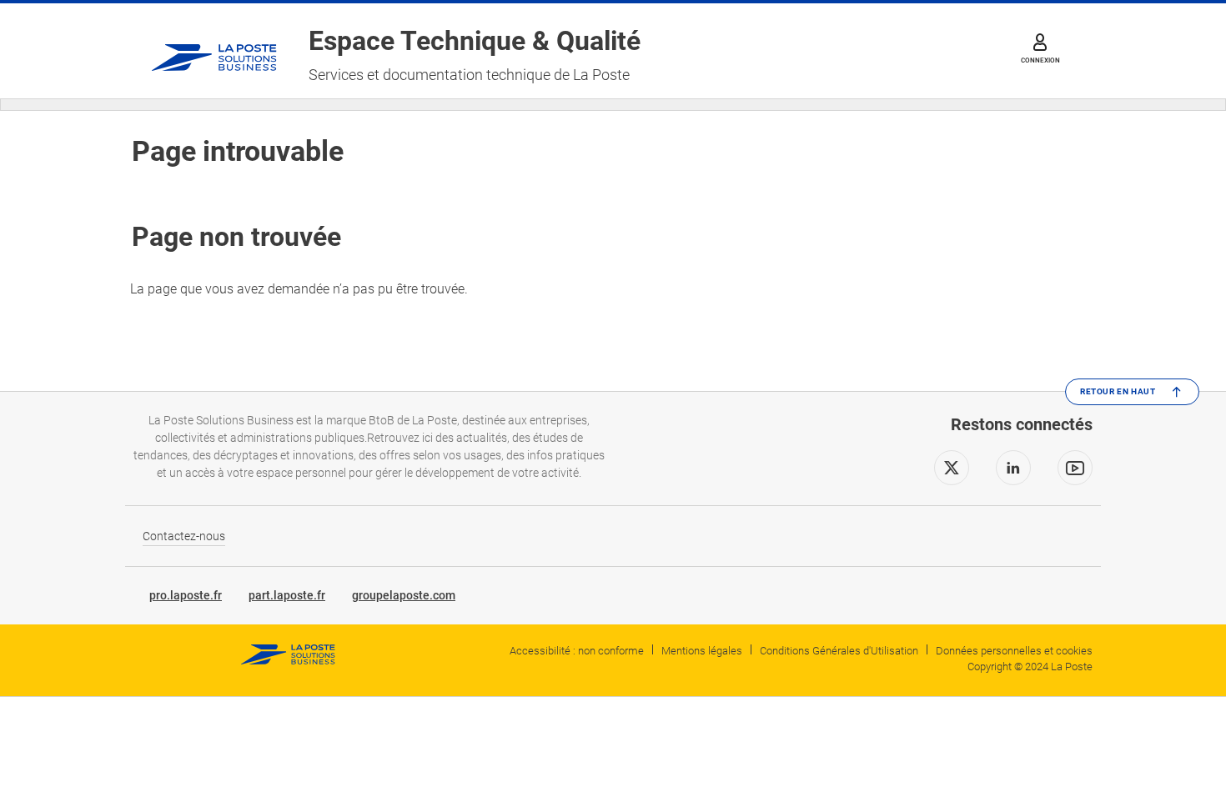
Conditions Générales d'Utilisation (839, 650)
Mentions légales (701, 650)
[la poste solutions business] (214, 51)
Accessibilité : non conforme (577, 650)
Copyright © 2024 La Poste (1030, 666)
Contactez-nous (184, 536)
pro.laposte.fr (185, 595)
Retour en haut (1117, 391)
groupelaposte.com (403, 595)
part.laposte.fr (287, 595)
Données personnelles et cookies (1014, 650)
